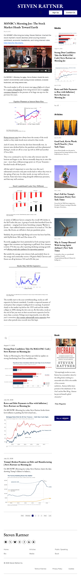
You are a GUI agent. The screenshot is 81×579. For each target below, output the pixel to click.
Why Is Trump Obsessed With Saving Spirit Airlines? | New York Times (65, 246)
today (24, 77)
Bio (5, 554)
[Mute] (46, 71)
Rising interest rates (11, 137)
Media (57, 28)
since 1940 (37, 87)
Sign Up (55, 12)
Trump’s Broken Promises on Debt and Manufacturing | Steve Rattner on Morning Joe (28, 463)
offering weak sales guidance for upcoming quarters (25, 249)
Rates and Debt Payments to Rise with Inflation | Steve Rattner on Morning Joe (65, 93)
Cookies (71, 569)
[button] (28, 59)
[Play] (6, 71)
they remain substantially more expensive (31, 317)
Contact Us (70, 12)
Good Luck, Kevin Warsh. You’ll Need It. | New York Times (65, 144)
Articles (58, 114)
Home (6, 549)
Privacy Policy (57, 569)
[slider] (26, 70)
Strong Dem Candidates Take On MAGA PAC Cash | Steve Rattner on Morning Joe (65, 56)
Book (57, 335)
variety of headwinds (14, 89)
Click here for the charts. (13, 43)
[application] (28, 59)
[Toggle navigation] (40, 12)
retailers (14, 241)
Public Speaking (61, 549)
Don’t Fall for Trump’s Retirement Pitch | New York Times (65, 197)
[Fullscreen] (49, 71)
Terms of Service (40, 569)
